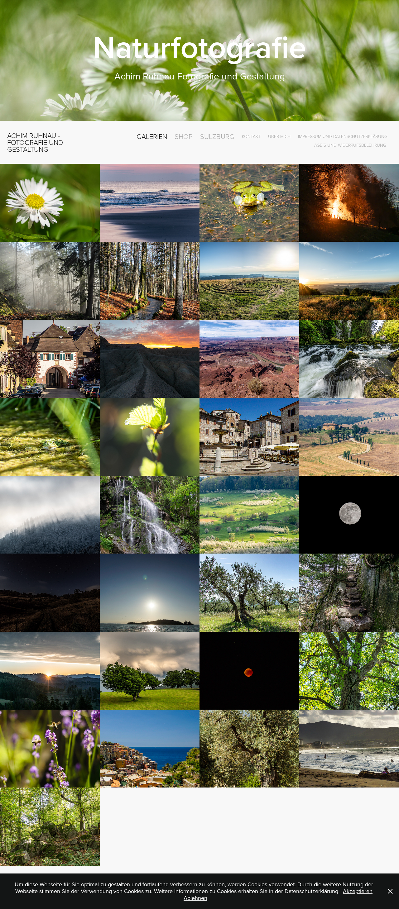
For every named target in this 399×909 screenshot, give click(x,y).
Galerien (152, 136)
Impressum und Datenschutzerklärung (342, 136)
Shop (184, 136)
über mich (279, 136)
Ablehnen (195, 898)
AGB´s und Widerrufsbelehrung (350, 145)
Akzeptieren (358, 891)
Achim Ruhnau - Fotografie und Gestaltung (36, 142)
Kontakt (251, 136)
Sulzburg (217, 136)
